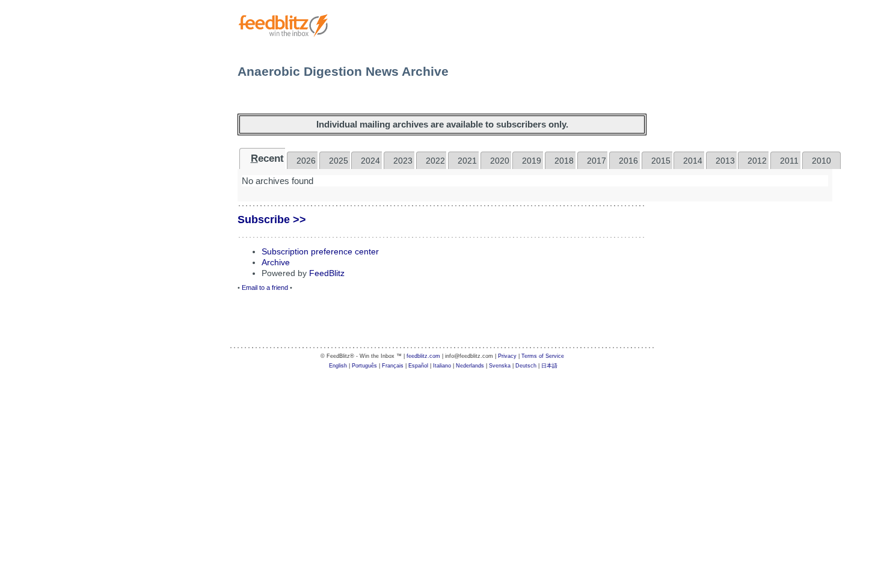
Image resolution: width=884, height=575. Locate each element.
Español (418, 366)
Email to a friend (265, 287)
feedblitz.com (423, 356)
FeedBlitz (327, 273)
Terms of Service (542, 356)
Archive (276, 262)
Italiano (442, 366)
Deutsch (525, 366)
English (338, 366)
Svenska (500, 366)
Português (364, 366)
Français (393, 366)
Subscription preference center (320, 251)
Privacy (507, 356)
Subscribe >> (272, 220)
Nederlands (470, 366)
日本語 (549, 366)
